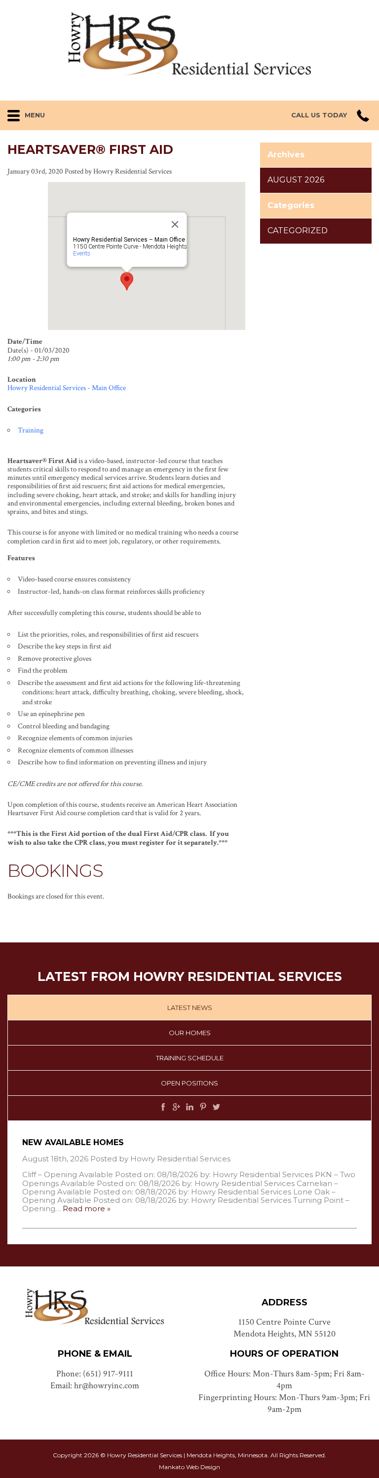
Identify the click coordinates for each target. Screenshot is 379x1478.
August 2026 (295, 179)
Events (81, 253)
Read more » (87, 1208)
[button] (68, 113)
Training (30, 430)
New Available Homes (73, 1142)
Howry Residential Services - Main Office (66, 388)
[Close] (175, 224)
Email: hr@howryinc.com (94, 1385)
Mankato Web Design (189, 1467)
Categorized (297, 230)
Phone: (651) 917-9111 (94, 1373)
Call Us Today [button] (319, 115)
